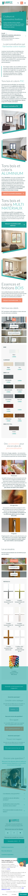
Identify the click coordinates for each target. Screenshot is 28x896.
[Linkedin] (8, 833)
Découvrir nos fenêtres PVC (10, 106)
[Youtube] (20, 833)
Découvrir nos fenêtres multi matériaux (13, 224)
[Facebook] (14, 833)
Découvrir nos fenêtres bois (10, 300)
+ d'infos (14, 356)
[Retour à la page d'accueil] (14, 820)
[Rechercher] (18, 3)
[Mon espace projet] (21, 3)
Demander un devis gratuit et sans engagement (14, 687)
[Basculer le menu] (25, 3)
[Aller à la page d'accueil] (7, 3)
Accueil (3, 33)
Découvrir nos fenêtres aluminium (12, 193)
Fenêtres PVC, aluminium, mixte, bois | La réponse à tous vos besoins (11, 35)
